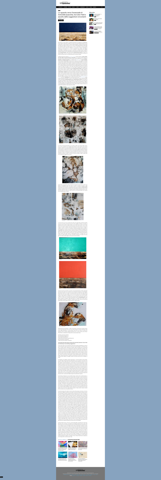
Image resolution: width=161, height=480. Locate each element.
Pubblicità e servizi (66, 474)
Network (81, 474)
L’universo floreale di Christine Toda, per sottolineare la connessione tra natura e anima (82, 449)
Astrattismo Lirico (78, 59)
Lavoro (95, 24)
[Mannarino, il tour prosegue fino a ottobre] (91, 19)
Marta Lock (60, 18)
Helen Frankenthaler (82, 77)
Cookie (97, 474)
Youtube (90, 475)
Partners (84, 474)
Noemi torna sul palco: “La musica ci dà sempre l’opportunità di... (97, 15)
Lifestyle (61, 9)
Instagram (77, 475)
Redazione (78, 474)
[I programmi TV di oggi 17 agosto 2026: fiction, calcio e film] (91, 32)
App (86, 474)
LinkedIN (84, 475)
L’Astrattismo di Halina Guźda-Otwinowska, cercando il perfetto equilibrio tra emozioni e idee (72, 449)
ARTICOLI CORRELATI (62, 439)
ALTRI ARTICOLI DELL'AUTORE (74, 439)
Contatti (75, 474)
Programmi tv (95, 29)
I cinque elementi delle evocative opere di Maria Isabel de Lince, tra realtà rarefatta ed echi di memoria (62, 459)
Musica (95, 20)
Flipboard (81, 475)
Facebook (73, 475)
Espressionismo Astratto (71, 56)
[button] (102, 7)
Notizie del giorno (90, 474)
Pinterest (87, 475)
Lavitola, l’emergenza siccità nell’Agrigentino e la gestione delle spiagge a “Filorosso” (98, 27)
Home (59, 9)
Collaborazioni (71, 474)
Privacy (94, 474)
